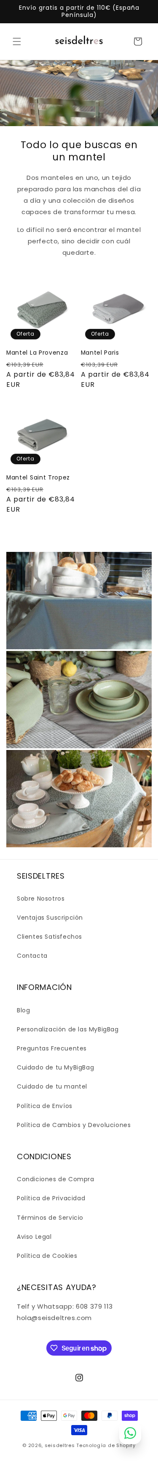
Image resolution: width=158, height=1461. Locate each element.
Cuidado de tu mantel (52, 1086)
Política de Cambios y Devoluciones (74, 1125)
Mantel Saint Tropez (38, 477)
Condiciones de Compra (55, 1179)
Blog (23, 1010)
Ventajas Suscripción (50, 917)
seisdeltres (60, 1445)
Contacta (32, 955)
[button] (17, 41)
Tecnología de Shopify (106, 1445)
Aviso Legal (34, 1236)
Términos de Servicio (50, 1217)
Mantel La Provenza (37, 352)
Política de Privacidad (51, 1198)
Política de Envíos (44, 1106)
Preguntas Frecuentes (52, 1048)
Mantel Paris (100, 352)
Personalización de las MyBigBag (68, 1029)
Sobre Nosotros (40, 898)
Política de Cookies (47, 1255)
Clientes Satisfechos (49, 936)
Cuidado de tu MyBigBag (55, 1067)
